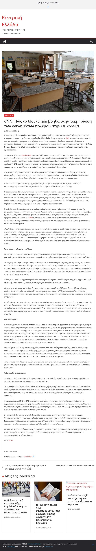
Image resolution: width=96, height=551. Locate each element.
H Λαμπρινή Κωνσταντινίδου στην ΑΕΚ (73, 465)
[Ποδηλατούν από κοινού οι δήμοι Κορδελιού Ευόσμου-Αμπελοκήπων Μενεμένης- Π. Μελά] (16, 483)
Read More (28, 456)
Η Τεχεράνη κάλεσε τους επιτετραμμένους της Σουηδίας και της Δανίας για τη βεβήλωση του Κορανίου (48, 513)
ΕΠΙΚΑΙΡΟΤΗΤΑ (9, 116)
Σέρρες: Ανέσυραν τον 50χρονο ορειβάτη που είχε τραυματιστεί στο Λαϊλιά (25, 467)
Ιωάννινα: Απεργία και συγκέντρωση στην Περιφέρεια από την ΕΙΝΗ (80, 500)
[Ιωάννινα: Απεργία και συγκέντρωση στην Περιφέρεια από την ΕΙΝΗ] (80, 483)
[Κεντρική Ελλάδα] (4, 41)
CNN (11, 440)
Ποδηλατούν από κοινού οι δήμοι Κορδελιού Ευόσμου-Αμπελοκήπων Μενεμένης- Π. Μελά (15, 506)
